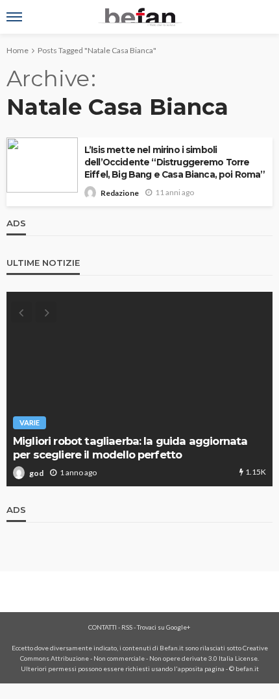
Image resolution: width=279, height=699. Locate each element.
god (36, 473)
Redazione (120, 193)
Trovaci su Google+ (164, 627)
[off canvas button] (14, 17)
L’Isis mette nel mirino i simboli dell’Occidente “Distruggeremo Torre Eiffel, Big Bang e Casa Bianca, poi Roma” (174, 162)
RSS (126, 627)
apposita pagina (201, 668)
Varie (29, 422)
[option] (139, 389)
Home (17, 50)
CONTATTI (102, 627)
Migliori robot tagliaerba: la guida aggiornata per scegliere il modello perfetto (130, 447)
